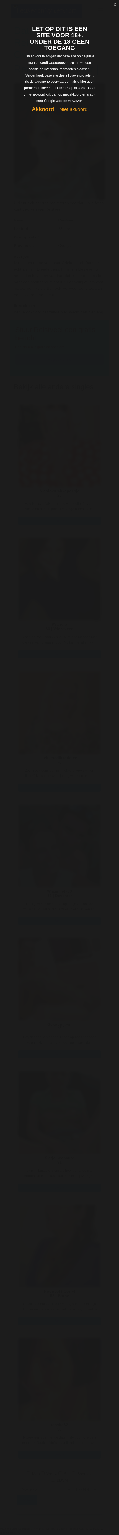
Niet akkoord (73, 109)
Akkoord (43, 109)
